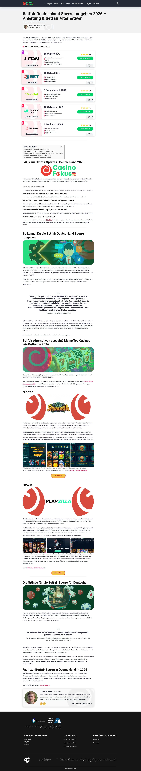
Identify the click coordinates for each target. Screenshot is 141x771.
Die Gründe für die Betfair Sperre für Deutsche (38, 155)
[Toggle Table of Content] (61, 146)
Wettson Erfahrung (32, 134)
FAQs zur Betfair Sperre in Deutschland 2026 (37, 149)
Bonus (56, 3)
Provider (88, 3)
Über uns (95, 743)
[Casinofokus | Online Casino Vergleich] (28, 2)
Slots (62, 3)
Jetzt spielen (85, 58)
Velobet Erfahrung (31, 99)
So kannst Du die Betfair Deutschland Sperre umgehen (40, 151)
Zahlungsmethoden (77, 3)
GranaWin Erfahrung (32, 117)
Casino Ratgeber (44, 685)
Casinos (49, 3)
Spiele (68, 3)
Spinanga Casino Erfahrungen (78, 470)
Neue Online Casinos (69, 739)
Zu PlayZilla (58, 573)
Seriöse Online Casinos (70, 746)
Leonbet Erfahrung (32, 65)
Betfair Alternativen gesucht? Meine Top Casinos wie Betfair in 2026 (44, 153)
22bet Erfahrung (32, 82)
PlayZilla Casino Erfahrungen (36, 568)
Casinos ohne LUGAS (69, 743)
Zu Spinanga (58, 475)
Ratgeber (96, 3)
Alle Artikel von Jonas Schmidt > (82, 703)
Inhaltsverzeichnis (30, 147)
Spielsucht (96, 739)
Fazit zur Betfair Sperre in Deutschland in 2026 (38, 157)
